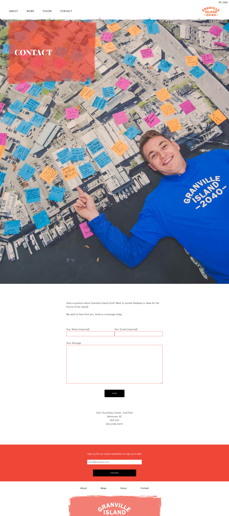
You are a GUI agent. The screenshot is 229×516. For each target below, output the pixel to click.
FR (219, 2)
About (13, 11)
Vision (47, 11)
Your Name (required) (77, 329)
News (30, 11)
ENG (225, 2)
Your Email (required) (125, 329)
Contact (66, 11)
